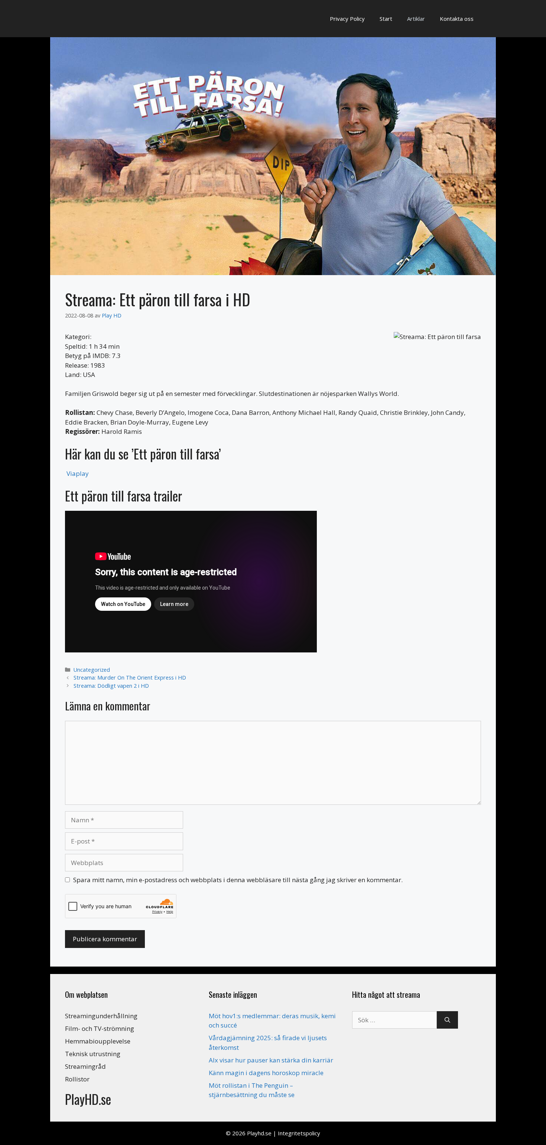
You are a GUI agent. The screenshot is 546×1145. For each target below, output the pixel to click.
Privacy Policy (347, 18)
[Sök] (447, 1020)
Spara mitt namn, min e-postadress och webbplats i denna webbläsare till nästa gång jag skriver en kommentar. (238, 879)
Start (386, 18)
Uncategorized (92, 669)
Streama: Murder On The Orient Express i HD (130, 677)
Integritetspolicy (299, 1133)
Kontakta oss (457, 18)
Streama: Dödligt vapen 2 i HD (111, 685)
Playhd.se (259, 1133)
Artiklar (416, 18)
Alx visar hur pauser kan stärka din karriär (271, 1060)
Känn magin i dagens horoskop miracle (266, 1072)
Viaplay (77, 473)
